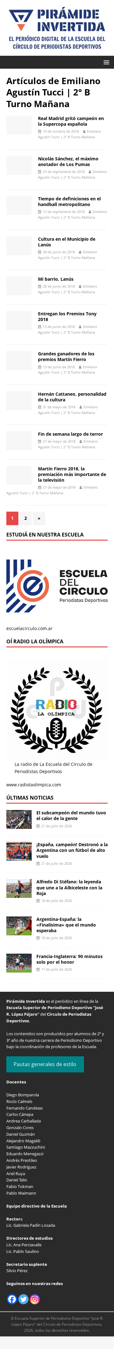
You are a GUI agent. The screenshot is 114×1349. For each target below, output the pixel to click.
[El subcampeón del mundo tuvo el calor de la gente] (19, 825)
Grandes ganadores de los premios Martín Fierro (66, 356)
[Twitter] (23, 1299)
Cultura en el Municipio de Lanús (66, 242)
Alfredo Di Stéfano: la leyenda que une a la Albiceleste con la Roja (69, 887)
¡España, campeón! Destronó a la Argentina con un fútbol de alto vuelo (72, 850)
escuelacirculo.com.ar (29, 628)
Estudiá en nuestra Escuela (45, 534)
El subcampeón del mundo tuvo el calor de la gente (71, 815)
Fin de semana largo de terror (70, 434)
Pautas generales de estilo (45, 1064)
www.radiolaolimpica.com (33, 785)
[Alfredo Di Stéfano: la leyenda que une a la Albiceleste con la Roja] (19, 894)
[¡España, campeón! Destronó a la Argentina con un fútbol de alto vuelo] (19, 857)
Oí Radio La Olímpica (34, 641)
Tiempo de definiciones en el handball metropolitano (69, 201)
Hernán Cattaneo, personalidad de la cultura (72, 397)
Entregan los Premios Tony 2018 (67, 316)
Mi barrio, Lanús (55, 279)
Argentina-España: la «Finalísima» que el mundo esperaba (66, 924)
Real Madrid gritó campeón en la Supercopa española (71, 121)
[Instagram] (35, 1299)
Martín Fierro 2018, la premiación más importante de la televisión (72, 474)
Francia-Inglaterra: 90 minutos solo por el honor (69, 959)
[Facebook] (12, 1299)
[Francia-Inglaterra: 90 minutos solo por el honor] (19, 969)
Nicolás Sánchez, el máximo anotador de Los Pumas (68, 161)
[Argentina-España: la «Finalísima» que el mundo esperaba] (19, 931)
